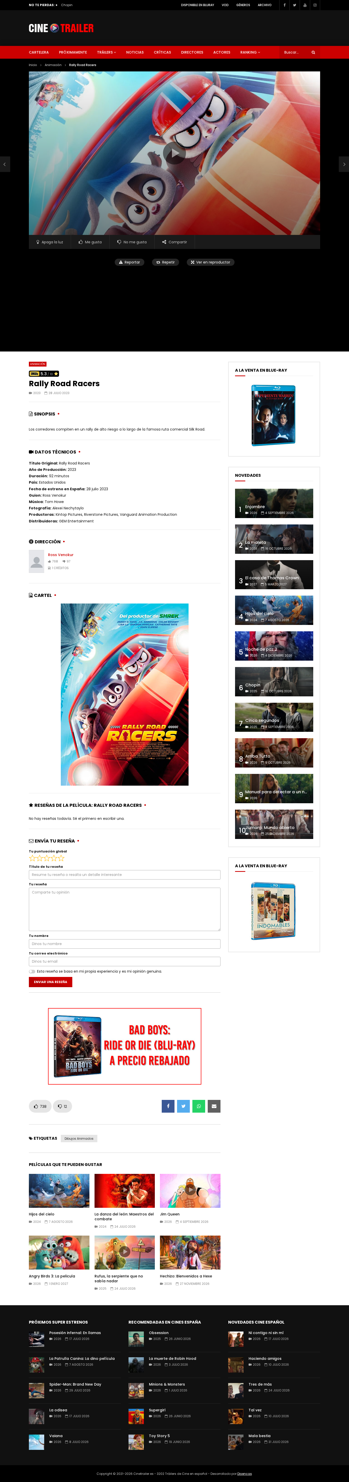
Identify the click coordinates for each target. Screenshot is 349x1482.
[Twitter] (294, 5)
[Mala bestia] (235, 1442)
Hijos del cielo (41, 1214)
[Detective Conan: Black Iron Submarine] (5, 164)
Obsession (159, 1332)
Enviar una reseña (50, 982)
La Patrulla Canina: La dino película (82, 1358)
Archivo (265, 5)
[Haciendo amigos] (235, 1365)
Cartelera (39, 52)
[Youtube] (305, 5)
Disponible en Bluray (197, 5)
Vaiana (56, 1435)
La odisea (58, 1410)
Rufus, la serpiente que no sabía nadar (119, 1279)
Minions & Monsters (167, 1384)
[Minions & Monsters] (136, 1390)
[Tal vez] (235, 1416)
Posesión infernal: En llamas (75, 1332)
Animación (53, 65)
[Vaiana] (36, 1442)
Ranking (248, 52)
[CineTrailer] (61, 28)
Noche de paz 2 (261, 649)
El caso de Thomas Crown (272, 578)
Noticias (135, 52)
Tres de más (260, 1384)
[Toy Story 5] (136, 1442)
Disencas (244, 1474)
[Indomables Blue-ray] (273, 941)
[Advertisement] (174, 305)
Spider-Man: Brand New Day (75, 1384)
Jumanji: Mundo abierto (270, 828)
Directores (192, 52)
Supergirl (157, 1410)
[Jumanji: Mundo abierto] (274, 824)
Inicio (33, 65)
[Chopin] (274, 681)
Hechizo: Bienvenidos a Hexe (186, 1276)
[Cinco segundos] (274, 717)
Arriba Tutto (257, 756)
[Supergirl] (136, 1416)
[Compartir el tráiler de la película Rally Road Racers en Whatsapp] (198, 1106)
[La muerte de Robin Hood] (136, 1365)
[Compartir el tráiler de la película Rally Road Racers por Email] (214, 1106)
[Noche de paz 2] (274, 646)
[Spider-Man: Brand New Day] (36, 1390)
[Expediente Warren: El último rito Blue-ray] (273, 446)
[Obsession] (136, 1339)
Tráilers (105, 52)
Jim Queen (170, 1214)
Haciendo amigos (265, 1358)
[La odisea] (36, 1416)
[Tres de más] (235, 1390)
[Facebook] (284, 5)
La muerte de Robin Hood (172, 1358)
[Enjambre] (274, 503)
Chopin (252, 685)
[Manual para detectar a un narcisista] (274, 788)
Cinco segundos (74, 5)
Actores (221, 52)
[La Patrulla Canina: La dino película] (36, 1365)
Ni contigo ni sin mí (266, 1332)
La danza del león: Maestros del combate (124, 1217)
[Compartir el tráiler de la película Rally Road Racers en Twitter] (183, 1106)
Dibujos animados (79, 1138)
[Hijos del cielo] (274, 610)
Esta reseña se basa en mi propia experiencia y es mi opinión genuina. (99, 971)
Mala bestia (260, 1435)
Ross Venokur (61, 554)
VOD (225, 5)
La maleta (255, 542)
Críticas (162, 52)
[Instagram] (315, 5)
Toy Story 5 (159, 1435)
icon (59, 1189)
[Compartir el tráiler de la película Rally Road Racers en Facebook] (168, 1106)
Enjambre (255, 507)
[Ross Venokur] (36, 561)
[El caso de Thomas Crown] (274, 574)
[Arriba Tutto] (274, 753)
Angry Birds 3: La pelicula (52, 1276)
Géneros (243, 5)
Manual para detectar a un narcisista (284, 792)
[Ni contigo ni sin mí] (235, 1339)
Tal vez (255, 1410)
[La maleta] (274, 539)
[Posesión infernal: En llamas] (36, 1339)
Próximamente (73, 52)
